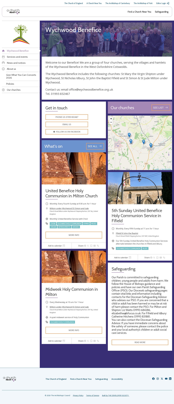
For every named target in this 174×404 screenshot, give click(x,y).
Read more (140, 342)
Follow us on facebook (68, 131)
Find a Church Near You (139, 11)
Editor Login (161, 3)
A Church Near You (94, 3)
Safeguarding (161, 11)
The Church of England (73, 3)
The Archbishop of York (143, 3)
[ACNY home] (13, 12)
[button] (130, 141)
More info (74, 235)
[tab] (56, 246)
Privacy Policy (78, 395)
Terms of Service (92, 395)
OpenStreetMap (166, 169)
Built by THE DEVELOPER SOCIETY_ (115, 395)
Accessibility (117, 379)
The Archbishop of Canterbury (117, 3)
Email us (66, 124)
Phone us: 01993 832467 (67, 117)
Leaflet (156, 169)
